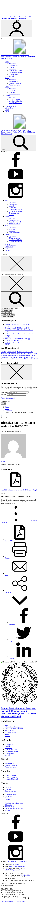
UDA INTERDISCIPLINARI (14, 340)
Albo (5, 355)
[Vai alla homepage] (19, 53)
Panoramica (12, 63)
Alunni (24, 353)
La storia (11, 76)
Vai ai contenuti (6, 17)
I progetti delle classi (15, 103)
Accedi (4, 403)
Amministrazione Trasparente (14, 803)
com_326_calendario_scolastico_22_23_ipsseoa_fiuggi (19, 490)
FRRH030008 (25, 875)
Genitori (25, 357)
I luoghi (11, 67)
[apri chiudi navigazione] (1, 38)
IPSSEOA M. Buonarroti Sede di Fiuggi (17, 339)
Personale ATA (5, 357)
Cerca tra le (7, 310)
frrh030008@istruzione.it (17, 866)
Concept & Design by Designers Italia (13, 901)
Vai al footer (32, 17)
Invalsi (7, 734)
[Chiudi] (16, 264)
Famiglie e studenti (15, 83)
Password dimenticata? (8, 398)
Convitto (7, 111)
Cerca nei (7, 312)
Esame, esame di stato (8, 359)
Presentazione (13, 65)
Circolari (3, 352)
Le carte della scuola (15, 72)
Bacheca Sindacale (23, 352)
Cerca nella (8, 314)
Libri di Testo (9, 108)
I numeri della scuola (15, 71)
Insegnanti (18, 359)
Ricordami (6, 401)
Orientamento (12, 355)
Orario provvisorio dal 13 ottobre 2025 (17, 328)
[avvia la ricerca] (16, 299)
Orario (7, 110)
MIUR (7, 725)
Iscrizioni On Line (10, 732)
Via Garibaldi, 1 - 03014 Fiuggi (17, 861)
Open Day (30, 359)
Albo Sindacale (11, 352)
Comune (7, 736)
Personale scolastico (15, 81)
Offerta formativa (14, 99)
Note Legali (8, 810)
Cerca (2, 274)
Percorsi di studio (14, 85)
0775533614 (16, 864)
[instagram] (16, 197)
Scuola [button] (7, 62)
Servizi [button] (7, 78)
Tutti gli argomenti (10, 106)
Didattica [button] (7, 96)
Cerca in (8, 316)
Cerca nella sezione (10, 308)
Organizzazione (14, 74)
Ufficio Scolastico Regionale (14, 727)
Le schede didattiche (15, 101)
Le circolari (12, 90)
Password (4, 394)
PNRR (36, 359)
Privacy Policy (9, 806)
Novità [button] (7, 87)
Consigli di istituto (30, 355)
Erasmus (30, 357)
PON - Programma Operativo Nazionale (17, 352)
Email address (5, 392)
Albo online (8, 805)
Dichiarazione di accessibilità (14, 808)
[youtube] (16, 182)
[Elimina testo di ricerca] (16, 284)
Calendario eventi (14, 94)
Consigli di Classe (16, 357)
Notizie (24, 359)
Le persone (12, 69)
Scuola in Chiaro (10, 730)
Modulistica (20, 355)
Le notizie (12, 92)
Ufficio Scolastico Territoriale (14, 729)
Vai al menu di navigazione (19, 17)
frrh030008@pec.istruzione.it (14, 870)
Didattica (29, 353)
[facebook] (16, 166)
